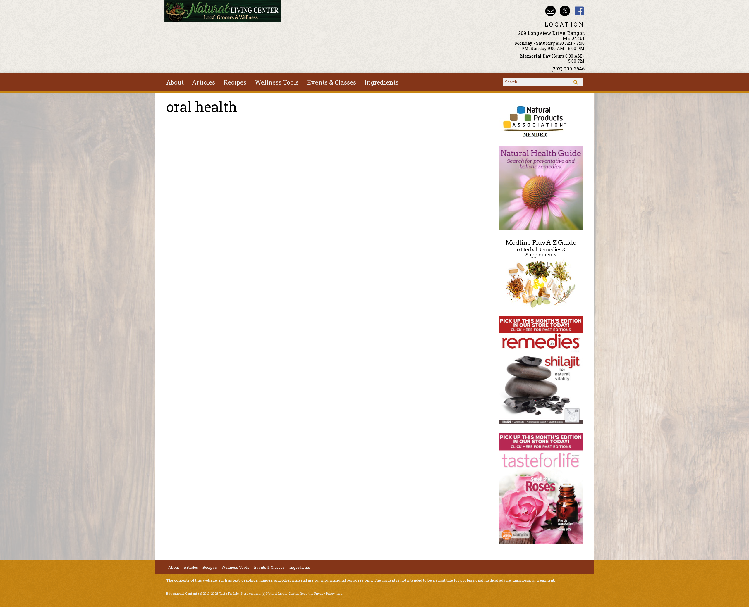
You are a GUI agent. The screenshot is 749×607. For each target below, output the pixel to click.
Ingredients (381, 82)
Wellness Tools (277, 82)
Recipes (235, 82)
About (175, 82)
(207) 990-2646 (568, 68)
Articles (203, 82)
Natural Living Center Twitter (565, 11)
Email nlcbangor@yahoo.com (550, 11)
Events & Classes (331, 82)
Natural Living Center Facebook (579, 11)
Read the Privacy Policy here (321, 594)
